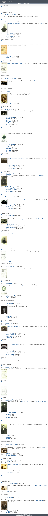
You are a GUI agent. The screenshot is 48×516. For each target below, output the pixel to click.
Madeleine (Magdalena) (10, 146)
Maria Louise (9, 472)
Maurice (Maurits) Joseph (10, 333)
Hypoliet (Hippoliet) (33, 485)
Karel (42, 23)
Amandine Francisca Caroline (10, 207)
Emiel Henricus (8, 350)
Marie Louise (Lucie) (9, 119)
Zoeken (29, 3)
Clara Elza (8, 298)
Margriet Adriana (9, 337)
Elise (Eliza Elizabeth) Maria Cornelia (11, 225)
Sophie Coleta (18, 326)
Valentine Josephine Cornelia (10, 228)
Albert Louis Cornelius (10, 336)
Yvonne (8, 512)
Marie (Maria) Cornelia (10, 188)
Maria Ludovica (9, 316)
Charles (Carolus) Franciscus (17, 199)
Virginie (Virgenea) (24, 285)
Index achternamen (24, 3)
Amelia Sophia (8, 422)
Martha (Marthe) (9, 454)
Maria (8, 353)
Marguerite (8, 122)
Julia (8, 437)
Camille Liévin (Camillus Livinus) (26, 401)
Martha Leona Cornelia (11, 168)
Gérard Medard (10, 191)
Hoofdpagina (19, 3)
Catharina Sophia (19, 464)
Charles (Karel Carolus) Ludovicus (37, 80)
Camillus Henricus (9, 57)
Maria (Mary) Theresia (8, 15)
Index (27, 3)
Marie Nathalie (8, 34)
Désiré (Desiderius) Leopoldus (14, 158)
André (8, 416)
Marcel (8, 317)
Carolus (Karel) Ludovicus (9, 460)
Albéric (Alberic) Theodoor (10, 471)
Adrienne (8, 121)
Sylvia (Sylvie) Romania (43, 305)
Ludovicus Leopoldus (19, 111)
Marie (17, 23)
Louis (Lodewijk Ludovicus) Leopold (10, 14)
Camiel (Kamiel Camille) (40, 218)
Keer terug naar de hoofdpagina (29, 515)
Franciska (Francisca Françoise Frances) (10, 204)
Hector (8, 296)
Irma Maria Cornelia (9, 86)
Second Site (24, 515)
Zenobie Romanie (37, 250)
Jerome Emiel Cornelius (10, 206)
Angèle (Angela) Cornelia (10, 335)
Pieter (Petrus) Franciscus (10, 33)
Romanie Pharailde (39, 500)
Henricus (11, 23)
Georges (8, 414)
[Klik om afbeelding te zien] (4, 32)
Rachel (8, 124)
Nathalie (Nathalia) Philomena (34, 62)
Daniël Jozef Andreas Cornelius (11, 455)
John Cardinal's (22, 515)
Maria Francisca (9, 205)
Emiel (8, 118)
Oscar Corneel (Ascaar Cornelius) (12, 187)
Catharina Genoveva (27, 111)
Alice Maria (8, 123)
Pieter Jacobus (7, 91)
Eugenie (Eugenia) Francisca (27, 199)
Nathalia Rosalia (24, 158)
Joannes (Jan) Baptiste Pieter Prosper (10, 295)
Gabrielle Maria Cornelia (11, 167)
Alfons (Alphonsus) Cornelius (10, 117)
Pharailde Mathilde (8, 103)
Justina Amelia (7, 461)
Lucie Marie (8, 120)
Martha (8, 415)
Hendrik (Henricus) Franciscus (10, 266)
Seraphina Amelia (8, 283)
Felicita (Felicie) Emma (9, 36)
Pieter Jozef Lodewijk (37, 401)
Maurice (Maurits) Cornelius (11, 165)
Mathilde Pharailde (40, 175)
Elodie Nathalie (8, 453)
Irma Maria (9, 166)
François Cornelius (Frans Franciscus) (11, 334)
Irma (7, 297)
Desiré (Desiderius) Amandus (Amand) (11, 444)
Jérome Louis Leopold (9, 208)
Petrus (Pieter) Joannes (16, 285)
